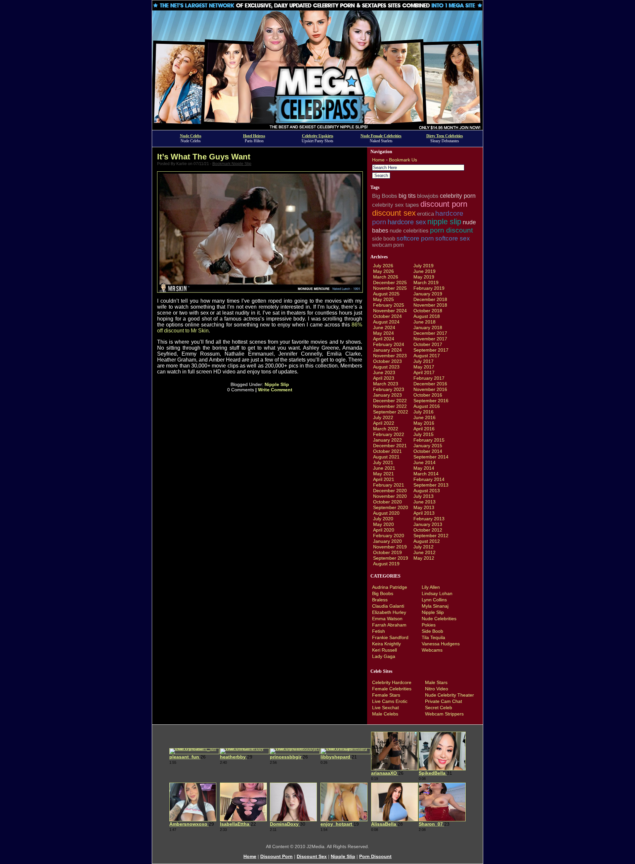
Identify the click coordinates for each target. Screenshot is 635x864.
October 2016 (427, 395)
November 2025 (390, 288)
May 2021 (383, 473)
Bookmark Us (403, 159)
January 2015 (427, 445)
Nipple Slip (277, 384)
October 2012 (427, 530)
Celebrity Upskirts (317, 136)
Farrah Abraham (389, 624)
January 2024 (387, 350)
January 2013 (427, 524)
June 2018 (424, 321)
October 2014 (427, 451)
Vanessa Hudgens (441, 643)
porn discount (451, 230)
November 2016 (430, 389)
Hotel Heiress (254, 136)
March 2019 (426, 282)
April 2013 (424, 513)
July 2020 (383, 518)
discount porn (443, 203)
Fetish (378, 631)
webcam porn (388, 245)
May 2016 (423, 423)
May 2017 (423, 366)
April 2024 (383, 338)
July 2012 (423, 546)
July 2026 (383, 265)
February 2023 (388, 389)
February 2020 (388, 535)
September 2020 (390, 507)
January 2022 (387, 440)
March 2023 (385, 383)
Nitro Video (436, 688)
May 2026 (383, 271)
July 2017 (423, 361)
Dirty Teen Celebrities (444, 136)
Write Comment (275, 389)
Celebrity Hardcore (391, 682)
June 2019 (424, 271)
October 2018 (427, 310)
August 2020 (386, 513)
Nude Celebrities (439, 618)
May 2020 (383, 524)
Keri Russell (384, 650)
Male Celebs (385, 713)
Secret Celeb (438, 707)
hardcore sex (407, 222)
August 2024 (386, 321)
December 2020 (390, 490)
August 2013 (426, 490)
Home (378, 159)
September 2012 (430, 535)
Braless (380, 599)
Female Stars (386, 695)
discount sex (394, 213)
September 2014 (430, 456)
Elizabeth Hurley (389, 612)
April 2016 (424, 428)
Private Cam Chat (443, 701)
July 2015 (423, 434)
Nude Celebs (190, 136)
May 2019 (423, 277)
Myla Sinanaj (435, 606)
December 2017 (430, 333)
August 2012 (426, 541)
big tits (407, 196)
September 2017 (430, 350)
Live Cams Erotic (389, 701)
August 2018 (426, 316)
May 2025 (383, 299)
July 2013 (423, 496)
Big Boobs (384, 196)
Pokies (429, 624)
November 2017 (430, 338)
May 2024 (383, 333)
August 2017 (426, 355)
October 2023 (387, 361)
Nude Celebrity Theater (449, 695)
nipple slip (444, 222)
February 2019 (428, 288)
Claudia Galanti (388, 606)
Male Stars (436, 682)
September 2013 (430, 485)
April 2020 (383, 530)
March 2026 (385, 277)
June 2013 (424, 501)
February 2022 (388, 434)
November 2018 (430, 305)
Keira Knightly (386, 643)
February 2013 (428, 518)
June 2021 (384, 468)
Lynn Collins (434, 599)
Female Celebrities (391, 688)
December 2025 (390, 282)
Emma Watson (387, 618)
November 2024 (390, 310)
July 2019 (423, 265)
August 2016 (426, 406)
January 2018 (427, 327)
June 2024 (384, 327)
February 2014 (428, 479)
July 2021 (383, 462)
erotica (425, 213)
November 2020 (390, 496)
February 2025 (388, 305)
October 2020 (387, 501)
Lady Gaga (383, 656)
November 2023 (390, 355)
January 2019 (427, 293)
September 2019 (390, 558)
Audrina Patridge (389, 587)
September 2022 (390, 411)
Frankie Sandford (390, 637)
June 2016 (424, 417)
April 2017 (424, 372)
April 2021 (383, 479)
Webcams (432, 650)
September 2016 (430, 400)
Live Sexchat (385, 707)
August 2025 (386, 293)
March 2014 (426, 473)
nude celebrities (409, 231)
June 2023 (384, 372)
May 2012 (423, 558)
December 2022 (390, 400)
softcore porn (415, 238)
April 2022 (383, 423)
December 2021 (390, 445)
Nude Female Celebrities (381, 136)
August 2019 (386, 563)
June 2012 (424, 552)
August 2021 (386, 456)
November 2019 (390, 546)
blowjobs (428, 196)
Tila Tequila (433, 637)
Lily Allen (431, 587)
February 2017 (428, 378)
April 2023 (383, 378)
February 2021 (388, 485)
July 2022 (383, 417)
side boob (383, 238)
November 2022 (390, 406)
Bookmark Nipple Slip (231, 163)
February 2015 (428, 440)
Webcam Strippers (444, 713)
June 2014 (424, 462)
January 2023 (387, 395)
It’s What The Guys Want (203, 156)
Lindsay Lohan (437, 593)
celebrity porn (458, 196)
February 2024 (388, 344)
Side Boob (432, 631)
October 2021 (387, 451)
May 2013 (423, 507)
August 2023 (386, 366)
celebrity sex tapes (395, 204)
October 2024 (387, 316)
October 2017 (427, 344)
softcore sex (452, 238)
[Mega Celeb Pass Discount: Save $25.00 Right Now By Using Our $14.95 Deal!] (317, 128)
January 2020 (387, 541)
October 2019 (387, 552)
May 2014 (423, 468)
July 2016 (423, 411)
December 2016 (430, 383)
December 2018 (430, 299)
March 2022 (385, 428)
